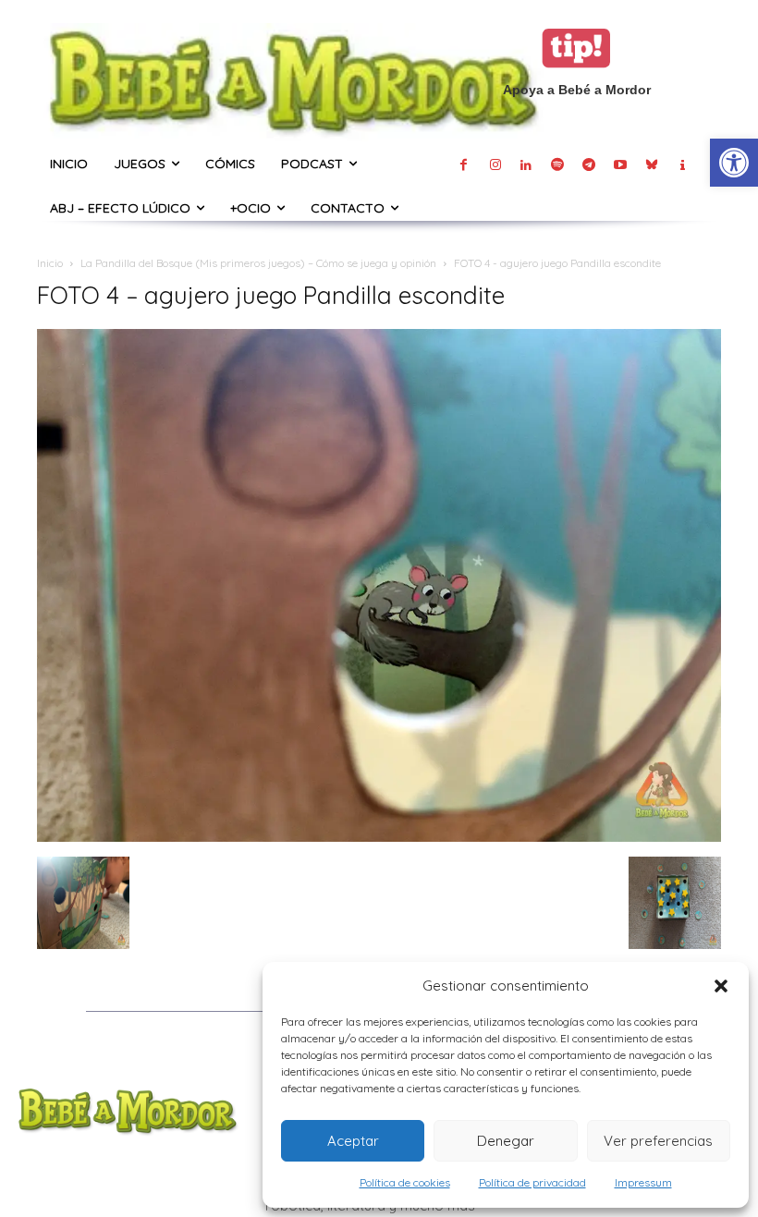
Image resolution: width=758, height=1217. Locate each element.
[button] (721, 986)
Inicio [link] (50, 263)
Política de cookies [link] (405, 1182)
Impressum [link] (643, 1182)
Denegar (505, 1141)
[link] (734, 163)
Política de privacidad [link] (532, 1182)
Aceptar (353, 1141)
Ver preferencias (658, 1141)
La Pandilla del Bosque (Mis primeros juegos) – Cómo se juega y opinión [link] (258, 263)
